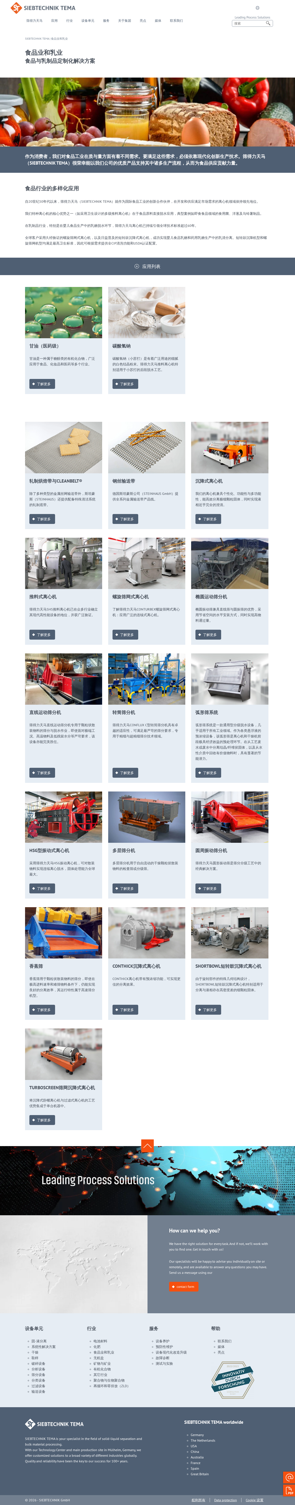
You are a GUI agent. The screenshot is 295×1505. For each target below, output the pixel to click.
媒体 (158, 21)
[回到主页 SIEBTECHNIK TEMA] (43, 5)
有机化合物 (102, 1369)
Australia (197, 1457)
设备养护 (163, 1341)
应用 (54, 21)
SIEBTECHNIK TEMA (37, 39)
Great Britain (200, 1474)
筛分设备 (38, 1375)
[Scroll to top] (147, 1145)
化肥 (97, 1347)
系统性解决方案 (44, 1347)
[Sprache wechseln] (258, 8)
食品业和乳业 (104, 1352)
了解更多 (44, 384)
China (195, 1451)
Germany (197, 1435)
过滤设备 (38, 1386)
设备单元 (87, 21)
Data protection (225, 1500)
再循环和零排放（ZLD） (112, 1386)
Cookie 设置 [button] (254, 1500)
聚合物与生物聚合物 (109, 1380)
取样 (35, 1358)
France (195, 1463)
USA (194, 1446)
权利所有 (198, 1500)
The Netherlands (203, 1440)
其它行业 (100, 1375)
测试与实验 (164, 1363)
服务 (106, 21)
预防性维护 (164, 1347)
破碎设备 (38, 1363)
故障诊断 (163, 1358)
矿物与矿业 (102, 1363)
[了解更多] (63, 290)
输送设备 (38, 1391)
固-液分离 (39, 1341)
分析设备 (38, 1369)
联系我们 (176, 21)
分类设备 (38, 1380)
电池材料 (100, 1341)
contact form (185, 1287)
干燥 (35, 1352)
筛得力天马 (34, 21)
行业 (69, 21)
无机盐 (99, 1358)
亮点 (143, 21)
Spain (195, 1468)
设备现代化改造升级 (171, 1352)
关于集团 (124, 21)
